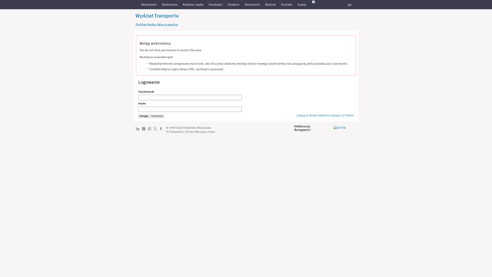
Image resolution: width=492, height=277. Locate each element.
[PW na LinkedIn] (137, 130)
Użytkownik (146, 92)
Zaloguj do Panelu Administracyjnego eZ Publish (325, 115)
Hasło (142, 104)
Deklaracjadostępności (302, 128)
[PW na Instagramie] (149, 130)
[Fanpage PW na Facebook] (161, 130)
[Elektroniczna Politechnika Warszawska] (314, 2)
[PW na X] (155, 130)
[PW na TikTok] (143, 130)
